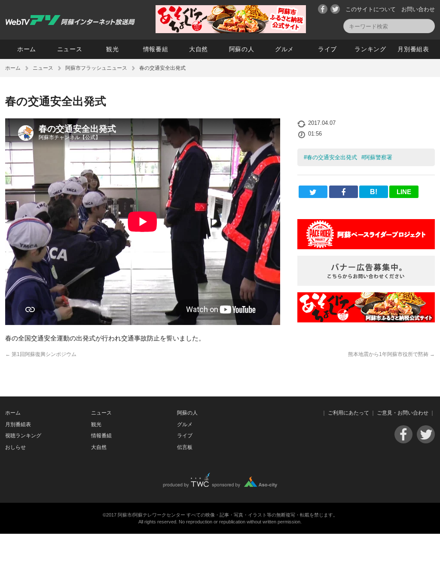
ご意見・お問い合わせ (402, 413)
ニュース (69, 49)
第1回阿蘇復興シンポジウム (40, 354)
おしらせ (15, 447)
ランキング (370, 49)
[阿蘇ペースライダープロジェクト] (366, 247)
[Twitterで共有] (313, 192)
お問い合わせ (418, 9)
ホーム (26, 49)
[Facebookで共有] (343, 192)
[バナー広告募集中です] (366, 283)
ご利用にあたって (348, 413)
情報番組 (155, 49)
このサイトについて (370, 9)
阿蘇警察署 (378, 157)
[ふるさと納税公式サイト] (231, 30)
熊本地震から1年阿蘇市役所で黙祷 (391, 354)
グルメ (284, 49)
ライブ (327, 49)
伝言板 (184, 447)
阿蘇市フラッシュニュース (96, 68)
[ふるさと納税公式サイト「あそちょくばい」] (366, 320)
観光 (112, 49)
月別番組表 (413, 49)
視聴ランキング (23, 436)
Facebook (322, 9)
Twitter (335, 9)
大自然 (198, 49)
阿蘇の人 (241, 49)
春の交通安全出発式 (332, 157)
